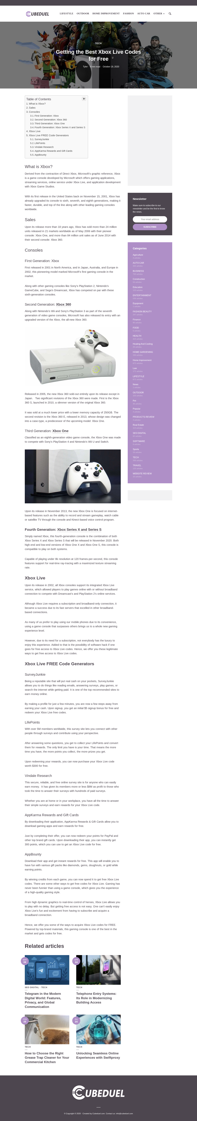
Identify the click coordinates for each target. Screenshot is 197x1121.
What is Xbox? (37, 103)
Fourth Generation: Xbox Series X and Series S (60, 127)
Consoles (34, 111)
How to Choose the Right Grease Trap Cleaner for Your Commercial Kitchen (47, 1057)
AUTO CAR (143, 13)
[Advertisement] (150, 141)
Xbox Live (34, 131)
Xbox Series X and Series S (79, 530)
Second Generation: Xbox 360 (51, 119)
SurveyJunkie (42, 139)
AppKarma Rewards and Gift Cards (53, 151)
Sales (32, 107)
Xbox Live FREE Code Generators (49, 135)
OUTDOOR (83, 13)
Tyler (85, 67)
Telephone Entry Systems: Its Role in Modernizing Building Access (96, 998)
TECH (98, 43)
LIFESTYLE (66, 13)
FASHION (128, 13)
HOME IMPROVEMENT (106, 13)
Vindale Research (44, 147)
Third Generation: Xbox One (50, 123)
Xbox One (60, 431)
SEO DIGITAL (32, 987)
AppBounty (40, 154)
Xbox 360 (63, 304)
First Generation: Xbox (47, 115)
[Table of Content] (84, 99)
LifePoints (40, 143)
